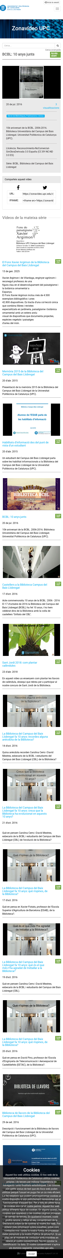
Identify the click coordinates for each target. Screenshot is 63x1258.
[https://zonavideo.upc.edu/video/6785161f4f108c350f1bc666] (31, 239)
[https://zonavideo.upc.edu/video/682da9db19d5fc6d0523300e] (31, 1090)
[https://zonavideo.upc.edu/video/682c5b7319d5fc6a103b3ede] (31, 420)
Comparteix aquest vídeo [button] (18, 179)
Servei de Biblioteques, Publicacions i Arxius (26, 116)
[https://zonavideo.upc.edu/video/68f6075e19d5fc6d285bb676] (31, 1161)
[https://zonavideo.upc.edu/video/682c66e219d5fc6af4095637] (31, 939)
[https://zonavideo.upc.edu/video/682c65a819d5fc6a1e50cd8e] (31, 865)
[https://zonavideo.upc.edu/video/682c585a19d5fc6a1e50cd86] (31, 349)
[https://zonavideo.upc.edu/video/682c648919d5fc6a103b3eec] (31, 785)
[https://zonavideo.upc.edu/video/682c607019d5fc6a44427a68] (31, 562)
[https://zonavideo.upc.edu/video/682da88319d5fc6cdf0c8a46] (31, 1016)
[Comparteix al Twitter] (45, 188)
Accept (31, 1254)
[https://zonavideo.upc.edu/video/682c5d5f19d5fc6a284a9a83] (31, 494)
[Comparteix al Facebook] (18, 188)
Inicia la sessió (52, 2)
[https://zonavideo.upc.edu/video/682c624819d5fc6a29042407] (31, 640)
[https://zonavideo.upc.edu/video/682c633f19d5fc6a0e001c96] (31, 711)
